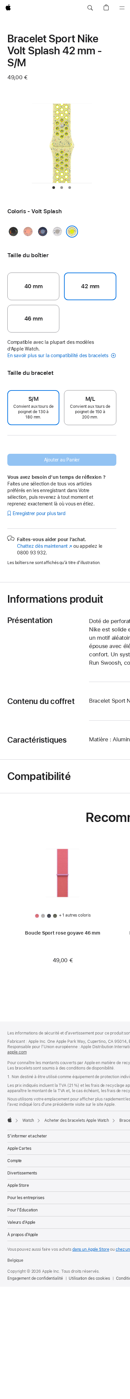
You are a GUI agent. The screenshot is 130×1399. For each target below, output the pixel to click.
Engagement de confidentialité (35, 1278)
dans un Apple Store (90, 1249)
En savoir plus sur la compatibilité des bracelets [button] (58, 355)
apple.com (17, 1052)
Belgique (15, 1260)
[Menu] (122, 8)
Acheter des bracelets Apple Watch (76, 1120)
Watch (28, 1120)
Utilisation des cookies (89, 1278)
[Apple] (9, 1120)
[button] (90, 8)
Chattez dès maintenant (44, 546)
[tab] (53, 187)
